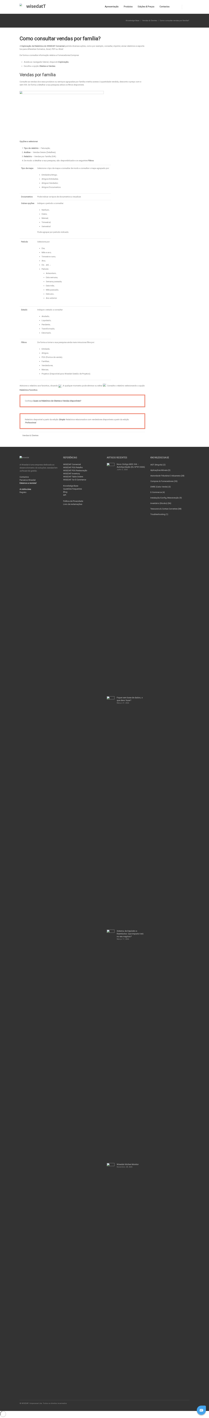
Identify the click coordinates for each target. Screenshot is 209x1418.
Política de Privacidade (73, 501)
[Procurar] (185, 6)
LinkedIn (173, 1403)
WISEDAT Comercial (72, 464)
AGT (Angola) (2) (158, 465)
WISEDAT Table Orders (73, 476)
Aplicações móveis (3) (160, 470)
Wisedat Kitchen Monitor (128, 1164)
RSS (186, 1403)
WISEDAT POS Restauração (75, 470)
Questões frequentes (72, 489)
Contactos (24, 477)
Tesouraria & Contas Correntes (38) (165, 509)
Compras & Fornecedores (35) (163, 481)
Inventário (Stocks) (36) (160, 503)
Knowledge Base (70, 486)
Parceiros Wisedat (28, 480)
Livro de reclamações (72, 504)
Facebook (167, 1403)
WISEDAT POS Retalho (73, 467)
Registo (23, 492)
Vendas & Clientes (149, 21)
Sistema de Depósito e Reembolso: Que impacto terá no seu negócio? (130, 934)
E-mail (180, 1403)
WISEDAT (74, 480)
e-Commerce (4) (157, 492)
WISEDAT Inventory (71, 473)
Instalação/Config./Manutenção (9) (166, 498)
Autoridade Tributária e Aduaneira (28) (167, 476)
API (64, 495)
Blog (65, 492)
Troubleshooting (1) (159, 514)
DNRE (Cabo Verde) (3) (160, 487)
